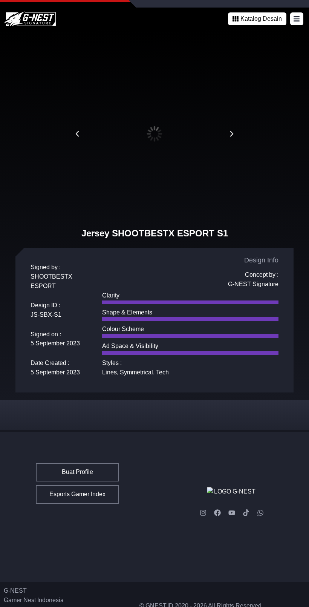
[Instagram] (203, 513)
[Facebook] (217, 513)
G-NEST (15, 590)
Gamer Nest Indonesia (34, 600)
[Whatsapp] (260, 513)
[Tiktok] (246, 513)
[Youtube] (232, 513)
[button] (257, 19)
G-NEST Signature (253, 284)
